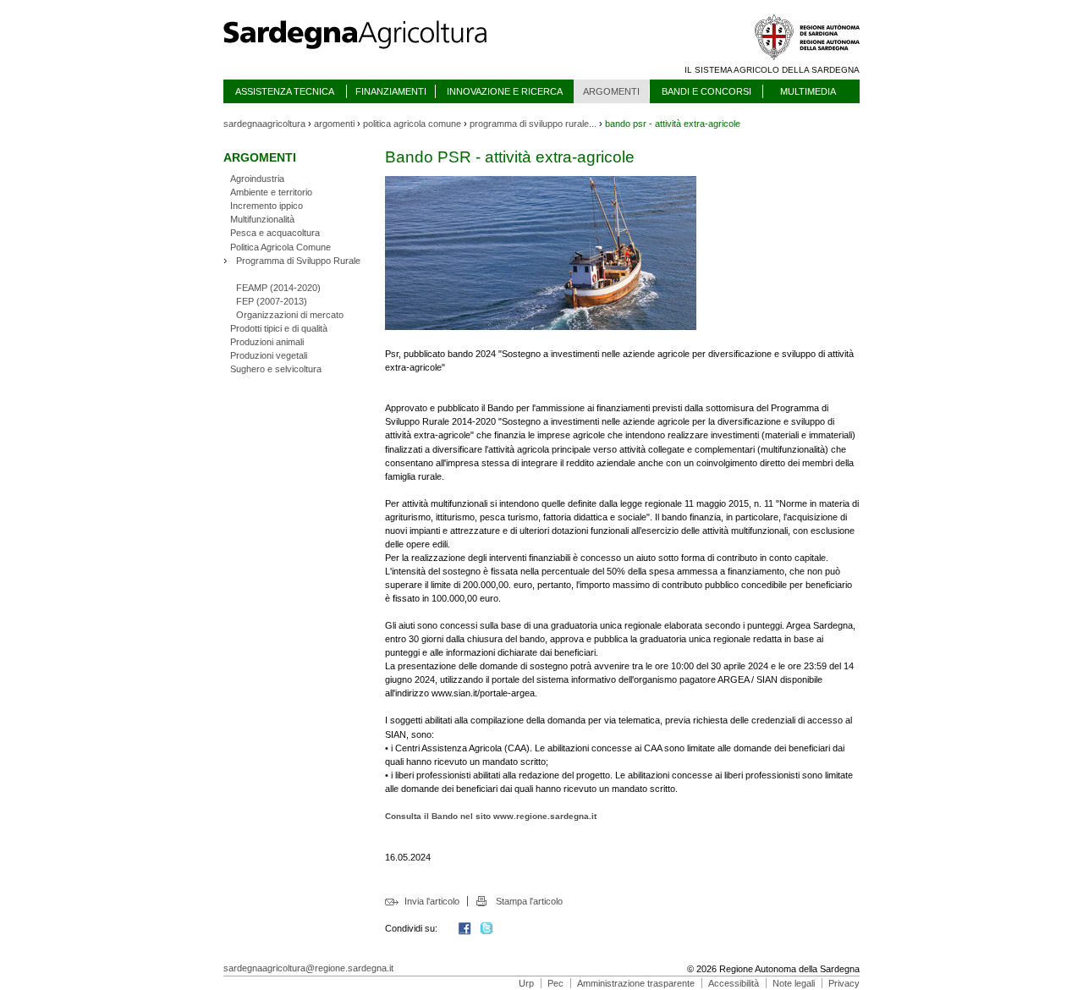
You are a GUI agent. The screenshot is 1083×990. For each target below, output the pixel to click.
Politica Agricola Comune (280, 247)
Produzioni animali (267, 342)
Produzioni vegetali (268, 355)
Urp (526, 983)
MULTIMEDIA (808, 91)
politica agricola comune (412, 123)
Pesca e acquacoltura (275, 233)
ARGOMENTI (611, 91)
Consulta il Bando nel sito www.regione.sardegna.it (490, 816)
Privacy (844, 983)
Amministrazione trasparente (636, 983)
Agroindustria (257, 178)
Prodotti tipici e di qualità (278, 328)
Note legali (793, 983)
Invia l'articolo (431, 901)
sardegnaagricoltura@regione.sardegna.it (308, 968)
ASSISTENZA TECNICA (284, 91)
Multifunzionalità (262, 219)
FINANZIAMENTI (390, 91)
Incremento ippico (266, 206)
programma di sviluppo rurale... (533, 123)
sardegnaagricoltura (264, 123)
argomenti (334, 123)
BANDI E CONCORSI (706, 91)
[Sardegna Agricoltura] (371, 55)
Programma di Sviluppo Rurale (298, 261)
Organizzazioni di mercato (290, 315)
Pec (555, 983)
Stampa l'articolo (529, 901)
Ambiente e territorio (271, 192)
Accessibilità (733, 983)
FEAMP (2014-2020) (278, 288)
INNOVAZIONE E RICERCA (505, 91)
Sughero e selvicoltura (276, 369)
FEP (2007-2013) (271, 301)
